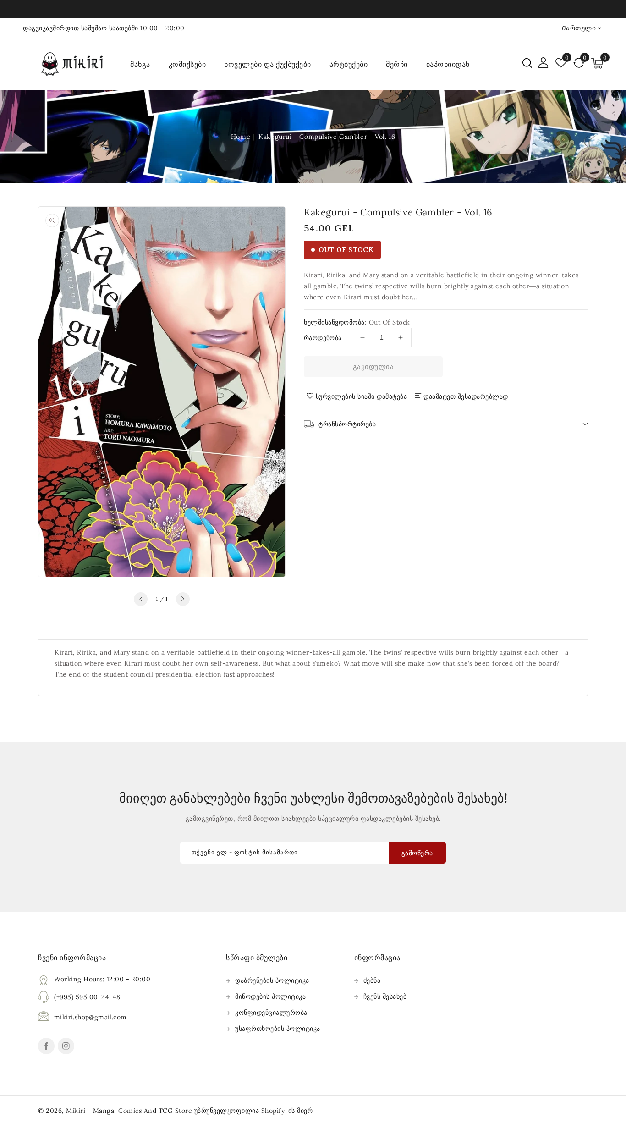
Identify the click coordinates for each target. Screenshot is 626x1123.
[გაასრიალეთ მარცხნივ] (141, 599)
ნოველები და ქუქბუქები (267, 64)
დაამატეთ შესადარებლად (465, 396)
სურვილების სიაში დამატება (361, 396)
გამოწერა (417, 853)
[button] (527, 63)
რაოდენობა (323, 338)
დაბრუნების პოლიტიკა (272, 980)
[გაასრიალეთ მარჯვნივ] (183, 599)
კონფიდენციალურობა (271, 1012)
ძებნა (372, 980)
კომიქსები (187, 64)
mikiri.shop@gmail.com (90, 1017)
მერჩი (397, 64)
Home (240, 136)
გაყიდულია (373, 366)
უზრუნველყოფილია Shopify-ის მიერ (253, 1110)
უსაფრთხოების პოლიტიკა (277, 1028)
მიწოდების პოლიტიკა (270, 996)
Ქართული (579, 28)
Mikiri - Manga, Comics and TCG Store (130, 1110)
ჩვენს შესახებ (385, 996)
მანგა (140, 64)
